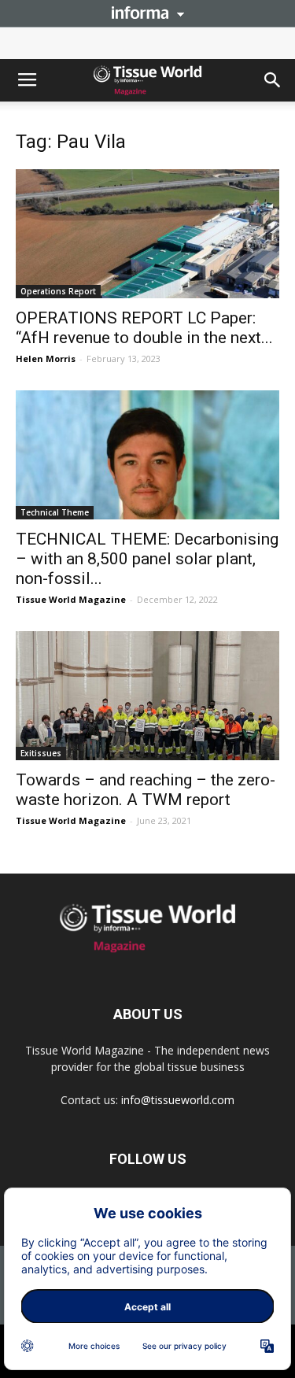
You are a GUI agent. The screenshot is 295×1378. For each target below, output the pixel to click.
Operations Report (58, 291)
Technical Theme (54, 512)
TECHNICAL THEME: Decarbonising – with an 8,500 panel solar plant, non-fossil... (147, 559)
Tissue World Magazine (71, 599)
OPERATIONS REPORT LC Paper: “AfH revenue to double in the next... (144, 327)
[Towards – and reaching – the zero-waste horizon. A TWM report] (147, 695)
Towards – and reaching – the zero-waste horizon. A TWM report (145, 789)
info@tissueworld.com (177, 1099)
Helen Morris (46, 358)
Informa (148, 12)
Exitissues (40, 753)
